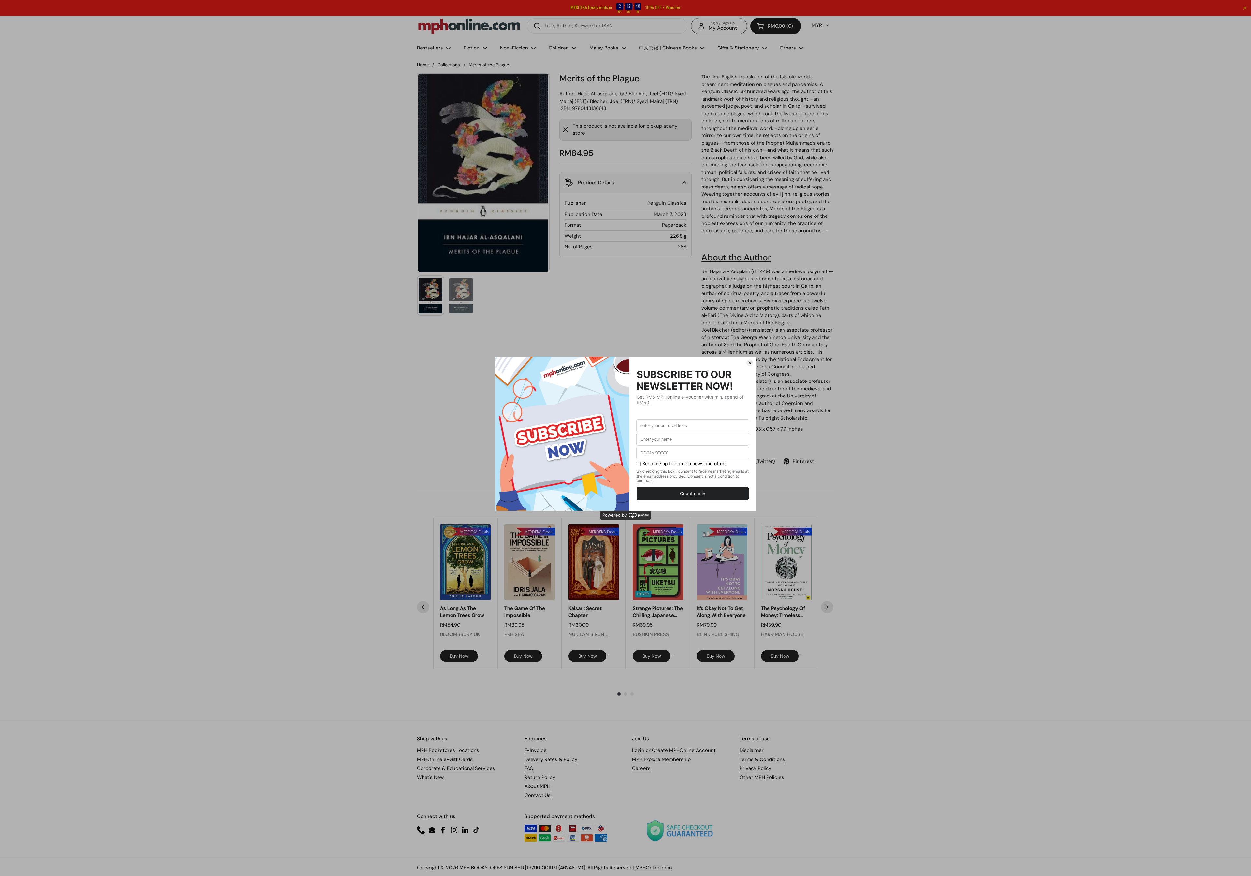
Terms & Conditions (762, 759)
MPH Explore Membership (661, 759)
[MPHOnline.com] (469, 26)
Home (423, 65)
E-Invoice (536, 750)
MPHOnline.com (653, 867)
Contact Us (538, 795)
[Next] (827, 607)
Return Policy (540, 777)
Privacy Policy (755, 768)
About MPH (537, 786)
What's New (430, 777)
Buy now (459, 656)
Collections (449, 65)
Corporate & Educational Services (456, 768)
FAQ (529, 768)
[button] (775, 26)
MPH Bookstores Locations (448, 750)
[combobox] (607, 26)
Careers (641, 768)
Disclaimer (752, 750)
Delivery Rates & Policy (551, 759)
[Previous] (423, 607)
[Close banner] (1245, 8)
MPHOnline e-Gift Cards (445, 759)
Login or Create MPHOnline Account (674, 750)
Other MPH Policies (762, 777)
